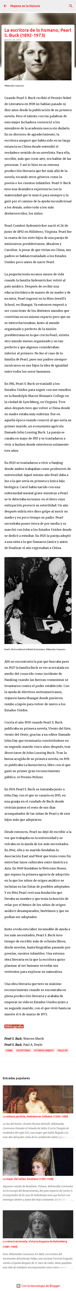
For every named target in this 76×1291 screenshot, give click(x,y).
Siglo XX (63, 1050)
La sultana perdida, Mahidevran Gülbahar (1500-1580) (35, 1116)
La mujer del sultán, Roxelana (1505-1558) (28, 1178)
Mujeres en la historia (25, 6)
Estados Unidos (43, 1050)
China (9, 1050)
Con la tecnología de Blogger (40, 1285)
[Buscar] (71, 5)
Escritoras (23, 1050)
